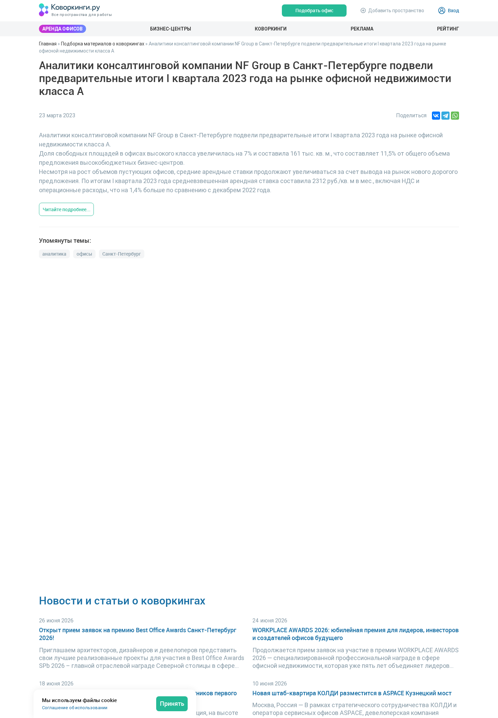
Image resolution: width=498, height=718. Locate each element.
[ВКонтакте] (436, 116)
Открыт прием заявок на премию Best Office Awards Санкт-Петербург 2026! (137, 634)
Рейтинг (448, 29)
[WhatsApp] (455, 116)
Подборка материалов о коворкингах (102, 44)
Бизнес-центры (170, 29)
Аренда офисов (62, 29)
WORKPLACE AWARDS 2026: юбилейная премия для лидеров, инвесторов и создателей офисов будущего (355, 634)
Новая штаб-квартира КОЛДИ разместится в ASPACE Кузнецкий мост (352, 693)
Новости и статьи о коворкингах (122, 600)
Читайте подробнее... (66, 209)
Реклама (362, 29)
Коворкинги (271, 29)
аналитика (54, 254)
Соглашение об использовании (74, 708)
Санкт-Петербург (121, 254)
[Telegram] (445, 116)
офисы (84, 254)
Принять (172, 703)
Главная (48, 44)
